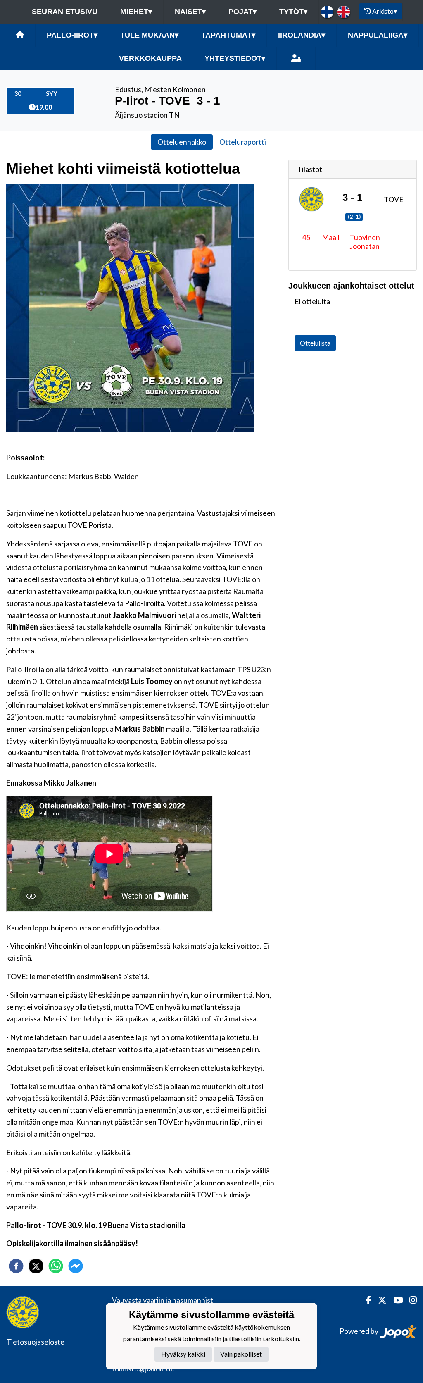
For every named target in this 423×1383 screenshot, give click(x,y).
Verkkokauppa (150, 58)
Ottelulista (315, 343)
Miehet (136, 11)
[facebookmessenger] (75, 1266)
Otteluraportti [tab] (242, 141)
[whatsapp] (55, 1266)
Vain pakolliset (241, 1354)
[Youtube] (395, 1300)
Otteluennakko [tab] (181, 141)
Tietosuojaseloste (35, 1341)
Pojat (242, 11)
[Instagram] (410, 1300)
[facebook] (16, 1266)
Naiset (190, 11)
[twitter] (36, 1266)
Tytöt (293, 11)
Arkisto (384, 11)
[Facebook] (365, 1300)
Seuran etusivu (64, 11)
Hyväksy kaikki (183, 1354)
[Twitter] (379, 1300)
